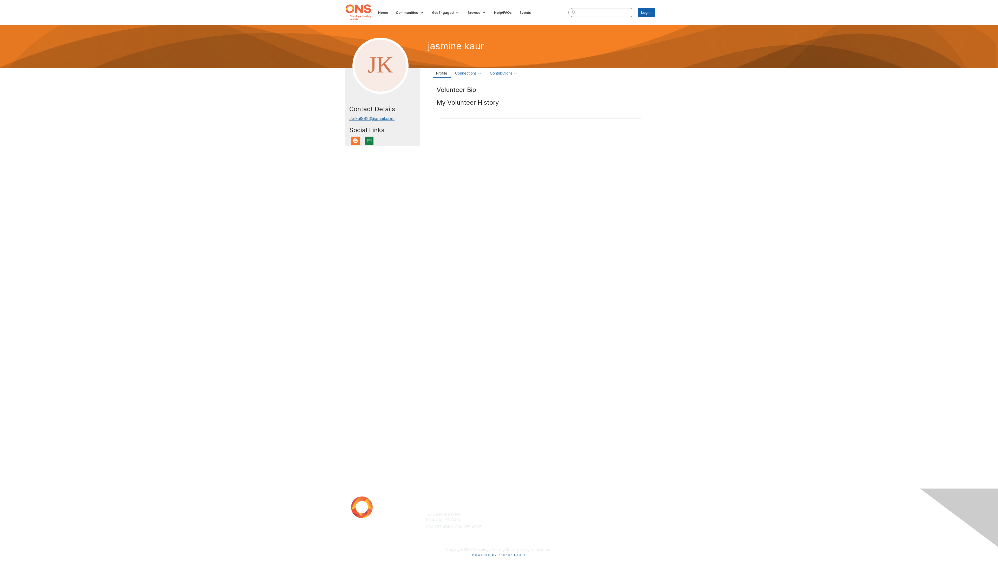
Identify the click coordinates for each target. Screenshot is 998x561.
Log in (646, 12)
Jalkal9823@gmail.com (372, 118)
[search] (573, 12)
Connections (466, 73)
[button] (410, 12)
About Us (584, 514)
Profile (441, 73)
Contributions (501, 73)
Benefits (508, 519)
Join (504, 514)
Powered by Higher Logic (499, 555)
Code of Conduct (591, 519)
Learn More (511, 524)
